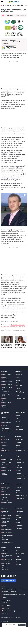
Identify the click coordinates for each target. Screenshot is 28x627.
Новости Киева (6, 374)
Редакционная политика (9, 591)
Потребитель (20, 462)
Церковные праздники (19, 512)
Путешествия (20, 467)
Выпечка (18, 551)
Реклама (4, 597)
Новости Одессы (7, 384)
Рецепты (17, 547)
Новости (4, 371)
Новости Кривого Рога (7, 394)
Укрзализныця (6, 431)
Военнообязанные (21, 495)
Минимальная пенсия (6, 564)
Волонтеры (5, 500)
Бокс (17, 418)
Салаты (18, 562)
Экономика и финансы (5, 413)
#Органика (8, 330)
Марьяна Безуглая (5, 538)
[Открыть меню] (2, 2)
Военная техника (7, 502)
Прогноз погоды (20, 398)
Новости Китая (6, 470)
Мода (17, 465)
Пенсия (3, 547)
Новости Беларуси (5, 473)
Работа (18, 377)
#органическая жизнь (18, 330)
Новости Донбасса (5, 399)
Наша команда (6, 605)
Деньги (4, 417)
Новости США (6, 462)
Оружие (4, 497)
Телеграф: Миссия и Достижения (11, 611)
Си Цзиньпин (6, 518)
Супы (17, 556)
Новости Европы (7, 459)
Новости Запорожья (5, 390)
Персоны (4, 508)
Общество (18, 371)
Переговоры (6, 494)
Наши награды (6, 600)
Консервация (20, 553)
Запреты (18, 522)
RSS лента (5, 613)
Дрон (3, 448)
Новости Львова (7, 387)
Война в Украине (6, 484)
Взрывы (4, 491)
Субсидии (19, 383)
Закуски (18, 564)
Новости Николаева (5, 406)
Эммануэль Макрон (5, 522)
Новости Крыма (7, 402)
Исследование (20, 450)
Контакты (4, 602)
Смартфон (5, 450)
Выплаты (18, 380)
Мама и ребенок (20, 439)
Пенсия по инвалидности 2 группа (7, 555)
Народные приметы (19, 516)
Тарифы (4, 425)
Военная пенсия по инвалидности (7, 560)
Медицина (19, 385)
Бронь (18, 490)
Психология (19, 448)
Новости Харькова (5, 378)
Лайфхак (18, 473)
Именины (19, 528)
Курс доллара (6, 428)
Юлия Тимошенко (7, 535)
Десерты (18, 559)
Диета (18, 445)
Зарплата (19, 374)
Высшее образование (20, 391)
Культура (18, 470)
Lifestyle (17, 456)
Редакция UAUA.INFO (11, 15)
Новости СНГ (6, 467)
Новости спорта (20, 412)
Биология (5, 445)
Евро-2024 (19, 426)
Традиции (19, 520)
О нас (3, 586)
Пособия (18, 395)
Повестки (19, 487)
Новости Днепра (7, 381)
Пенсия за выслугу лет (5, 568)
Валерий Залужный (5, 526)
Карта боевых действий (6, 488)
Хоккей (18, 424)
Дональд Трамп (6, 515)
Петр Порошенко (7, 532)
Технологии (5, 439)
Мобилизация (19, 484)
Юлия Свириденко (7, 542)
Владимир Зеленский (5, 512)
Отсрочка (18, 493)
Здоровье (18, 436)
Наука (3, 436)
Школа (18, 388)
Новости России (7, 465)
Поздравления (20, 478)
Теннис (18, 421)
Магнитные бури (21, 476)
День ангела (19, 525)
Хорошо (21, 624)
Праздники (18, 508)
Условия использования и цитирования (13, 594)
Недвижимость (6, 422)
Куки (13, 624)
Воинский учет (20, 498)
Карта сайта (5, 608)
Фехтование (19, 429)
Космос (4, 442)
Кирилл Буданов (7, 529)
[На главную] (14, 2)
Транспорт (5, 419)
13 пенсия (5, 551)
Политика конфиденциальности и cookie (13, 589)
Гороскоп (18, 459)
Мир (2, 456)
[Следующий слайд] (26, 5)
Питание (18, 442)
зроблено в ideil (5, 621)
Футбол (18, 415)
